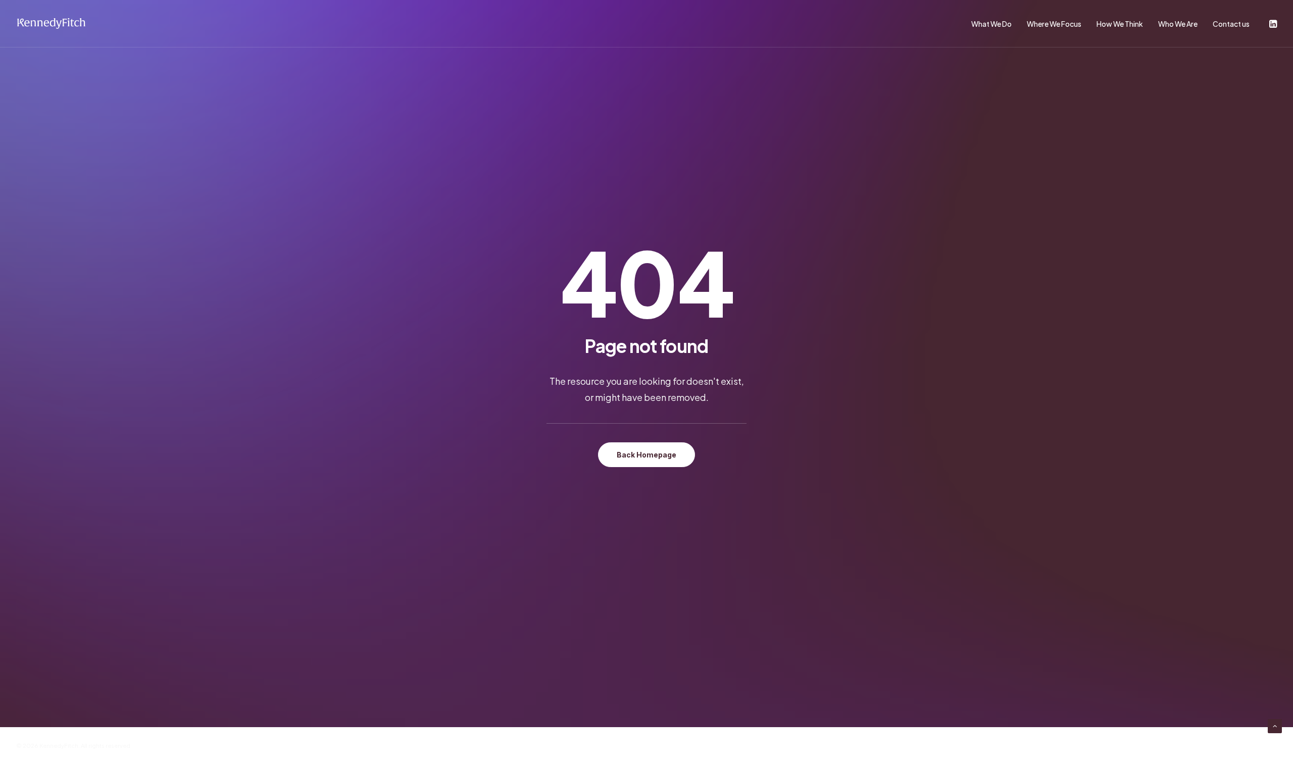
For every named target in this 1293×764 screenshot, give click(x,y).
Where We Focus (1054, 23)
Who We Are (1178, 23)
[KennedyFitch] (51, 23)
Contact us (1231, 23)
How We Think (1120, 23)
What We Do (991, 23)
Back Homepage (646, 454)
